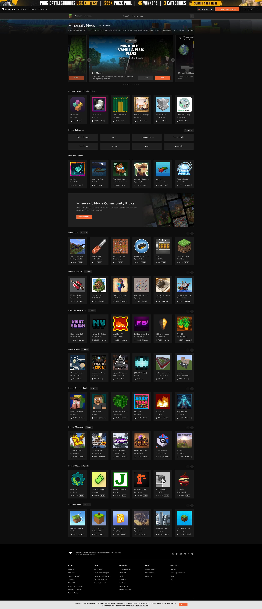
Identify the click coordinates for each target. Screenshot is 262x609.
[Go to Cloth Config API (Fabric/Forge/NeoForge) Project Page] (99, 484)
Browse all (188, 130)
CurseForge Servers (125, 589)
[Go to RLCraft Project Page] (184, 445)
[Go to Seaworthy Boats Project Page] (99, 174)
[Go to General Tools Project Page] (99, 251)
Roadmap (122, 583)
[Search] (192, 16)
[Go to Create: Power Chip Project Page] (141, 251)
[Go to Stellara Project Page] (77, 174)
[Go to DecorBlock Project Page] (77, 109)
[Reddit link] (192, 553)
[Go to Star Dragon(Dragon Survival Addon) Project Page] (77, 251)
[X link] (188, 553)
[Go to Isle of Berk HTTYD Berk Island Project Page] (141, 523)
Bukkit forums (123, 586)
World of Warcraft (74, 576)
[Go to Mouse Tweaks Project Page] (163, 484)
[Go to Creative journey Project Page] (99, 290)
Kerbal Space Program (75, 586)
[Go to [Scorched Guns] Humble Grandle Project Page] (77, 290)
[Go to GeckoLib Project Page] (77, 484)
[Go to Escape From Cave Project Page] (99, 367)
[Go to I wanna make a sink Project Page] (163, 290)
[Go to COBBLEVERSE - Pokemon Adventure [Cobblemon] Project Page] (163, 445)
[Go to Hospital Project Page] (184, 367)
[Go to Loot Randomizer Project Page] (184, 251)
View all (84, 233)
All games (71, 569)
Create (31, 9)
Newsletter (122, 579)
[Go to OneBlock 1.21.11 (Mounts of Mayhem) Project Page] (99, 523)
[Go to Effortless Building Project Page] (184, 109)
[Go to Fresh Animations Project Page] (77, 406)
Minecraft (71, 573)
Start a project (98, 569)
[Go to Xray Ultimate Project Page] (184, 406)
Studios (42, 9)
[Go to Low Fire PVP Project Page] (120, 328)
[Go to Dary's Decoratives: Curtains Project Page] (120, 109)
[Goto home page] (9, 9)
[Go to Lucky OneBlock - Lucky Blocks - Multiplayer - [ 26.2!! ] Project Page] (120, 523)
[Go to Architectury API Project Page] (141, 484)
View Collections (84, 217)
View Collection (165, 78)
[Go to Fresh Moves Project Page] (99, 406)
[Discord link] (184, 553)
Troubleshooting (150, 573)
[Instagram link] (173, 553)
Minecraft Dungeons (74, 589)
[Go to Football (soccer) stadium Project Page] (163, 367)
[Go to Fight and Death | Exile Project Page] (120, 367)
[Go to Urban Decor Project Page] (99, 109)
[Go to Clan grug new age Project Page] (141, 290)
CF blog (121, 576)
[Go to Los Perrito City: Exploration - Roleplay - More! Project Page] (163, 523)
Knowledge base (150, 569)
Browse (21, 9)
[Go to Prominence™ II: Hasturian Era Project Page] (141, 445)
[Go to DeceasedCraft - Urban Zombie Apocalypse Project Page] (99, 445)
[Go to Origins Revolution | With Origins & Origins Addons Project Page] (120, 290)
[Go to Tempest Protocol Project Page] (184, 174)
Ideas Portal (123, 573)
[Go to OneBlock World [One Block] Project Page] (184, 523)
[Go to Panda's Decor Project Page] (163, 109)
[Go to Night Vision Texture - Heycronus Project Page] (99, 328)
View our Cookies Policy (140, 606)
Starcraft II (71, 583)
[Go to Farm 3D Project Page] (184, 328)
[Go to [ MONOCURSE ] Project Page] (141, 367)
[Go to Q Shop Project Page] (163, 251)
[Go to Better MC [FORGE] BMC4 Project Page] (120, 445)
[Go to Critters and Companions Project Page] (141, 174)
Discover (78, 16)
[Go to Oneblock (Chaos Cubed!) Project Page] (77, 523)
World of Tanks (73, 593)
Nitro (172, 579)
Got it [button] (183, 604)
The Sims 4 (71, 579)
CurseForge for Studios (178, 573)
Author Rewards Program (102, 576)
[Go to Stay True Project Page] (141, 406)
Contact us (148, 576)
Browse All (88, 16)
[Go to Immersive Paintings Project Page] (141, 109)
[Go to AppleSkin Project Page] (184, 484)
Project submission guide (102, 573)
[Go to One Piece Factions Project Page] (184, 290)
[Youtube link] (181, 553)
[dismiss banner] (258, 3)
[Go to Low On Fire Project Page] (163, 406)
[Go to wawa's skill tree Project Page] (120, 251)
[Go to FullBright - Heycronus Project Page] (163, 328)
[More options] (258, 9)
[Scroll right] (192, 233)
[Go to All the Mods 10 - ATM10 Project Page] (77, 445)
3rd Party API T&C (100, 583)
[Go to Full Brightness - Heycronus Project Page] (141, 328)
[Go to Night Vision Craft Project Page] (77, 328)
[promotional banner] (131, 3)
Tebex (172, 576)
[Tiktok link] (177, 553)
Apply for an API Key (100, 579)
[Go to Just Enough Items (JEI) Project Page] (120, 484)
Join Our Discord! (125, 569)
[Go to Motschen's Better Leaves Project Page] (120, 406)
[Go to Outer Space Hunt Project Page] (77, 367)
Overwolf (173, 569)
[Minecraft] (70, 16)
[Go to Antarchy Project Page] (163, 174)
